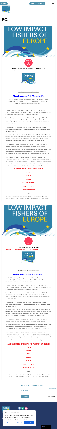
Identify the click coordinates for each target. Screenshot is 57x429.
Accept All (29, 422)
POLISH (28, 357)
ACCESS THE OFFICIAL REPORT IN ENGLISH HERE (28, 168)
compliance (33, 71)
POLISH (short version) (28, 182)
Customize (9, 422)
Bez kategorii (18, 71)
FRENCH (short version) (28, 186)
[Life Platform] (6, 12)
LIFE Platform (9, 71)
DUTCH (28, 179)
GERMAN (28, 175)
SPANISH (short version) (28, 189)
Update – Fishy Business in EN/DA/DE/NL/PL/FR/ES (28, 69)
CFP (28, 71)
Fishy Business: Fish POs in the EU (28, 247)
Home (4, 3)
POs (37, 71)
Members (41, 3)
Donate (33, 3)
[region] (19, 418)
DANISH (28, 172)
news (23, 71)
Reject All (19, 422)
